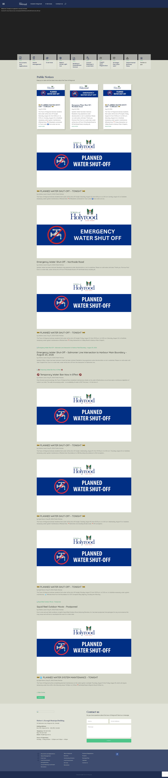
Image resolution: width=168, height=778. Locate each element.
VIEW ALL (41, 697)
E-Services (49, 4)
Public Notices (60, 194)
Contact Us (59, 4)
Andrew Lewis (42, 194)
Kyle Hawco (42, 519)
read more (41, 126)
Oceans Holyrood (36, 4)
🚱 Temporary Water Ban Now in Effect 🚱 (59, 374)
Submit (109, 740)
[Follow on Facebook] (117, 754)
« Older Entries (41, 692)
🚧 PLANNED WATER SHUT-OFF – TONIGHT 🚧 (49, 106)
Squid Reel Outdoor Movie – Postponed (57, 606)
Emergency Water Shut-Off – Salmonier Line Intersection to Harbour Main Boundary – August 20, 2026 (82, 353)
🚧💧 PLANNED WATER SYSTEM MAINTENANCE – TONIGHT (67, 677)
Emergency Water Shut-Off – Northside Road (82, 106)
